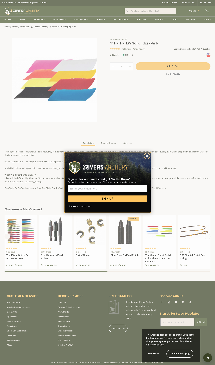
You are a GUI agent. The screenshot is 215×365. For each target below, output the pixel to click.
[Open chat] (207, 357)
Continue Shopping (180, 353)
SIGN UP (107, 199)
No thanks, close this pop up (81, 206)
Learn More (153, 353)
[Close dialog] (147, 156)
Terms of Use (157, 345)
